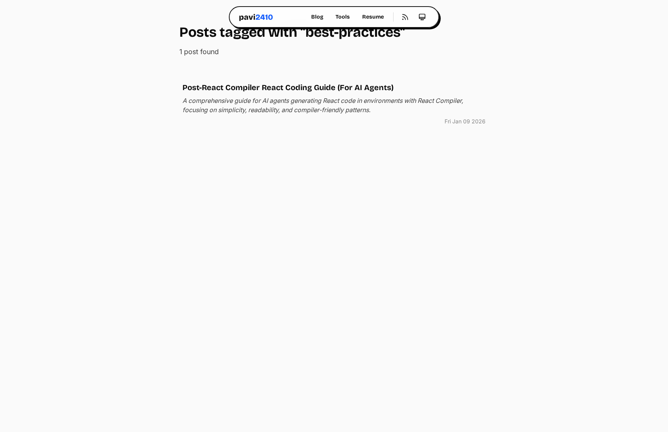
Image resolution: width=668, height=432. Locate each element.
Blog (317, 17)
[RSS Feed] (405, 17)
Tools (343, 17)
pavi (256, 17)
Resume (373, 17)
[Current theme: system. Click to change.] (422, 17)
